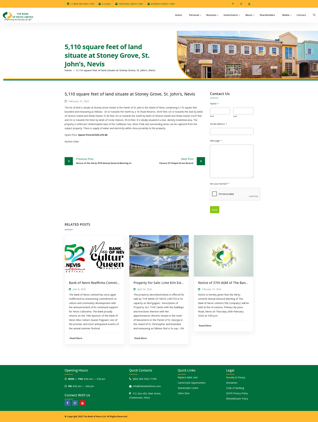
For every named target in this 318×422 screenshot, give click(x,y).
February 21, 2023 (79, 101)
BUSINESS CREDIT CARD (163, 3)
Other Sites (184, 393)
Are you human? (219, 183)
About (248, 15)
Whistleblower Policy (237, 398)
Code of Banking (235, 388)
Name (214, 103)
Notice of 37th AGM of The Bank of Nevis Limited (236, 283)
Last (235, 116)
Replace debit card (187, 377)
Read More (76, 338)
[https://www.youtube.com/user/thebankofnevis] (82, 403)
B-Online (106, 3)
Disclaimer (231, 382)
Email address (218, 123)
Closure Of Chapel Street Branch (176, 161)
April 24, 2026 (144, 289)
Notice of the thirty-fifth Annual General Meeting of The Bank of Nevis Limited (105, 161)
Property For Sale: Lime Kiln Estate (159, 283)
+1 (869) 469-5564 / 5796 (82, 3)
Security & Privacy (235, 377)
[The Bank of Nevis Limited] (17, 16)
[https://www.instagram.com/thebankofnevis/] (75, 403)
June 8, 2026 (79, 289)
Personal (194, 15)
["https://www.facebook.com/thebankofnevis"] (67, 403)
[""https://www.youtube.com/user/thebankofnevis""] (249, 3)
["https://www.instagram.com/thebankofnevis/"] (241, 3)
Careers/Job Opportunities (192, 382)
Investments (231, 15)
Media (285, 15)
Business (211, 15)
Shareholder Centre (188, 388)
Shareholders (267, 15)
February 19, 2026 (211, 289)
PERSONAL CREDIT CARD (131, 3)
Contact (301, 15)
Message (216, 140)
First (212, 116)
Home (178, 15)
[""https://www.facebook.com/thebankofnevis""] (233, 3)
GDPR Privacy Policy (237, 393)
